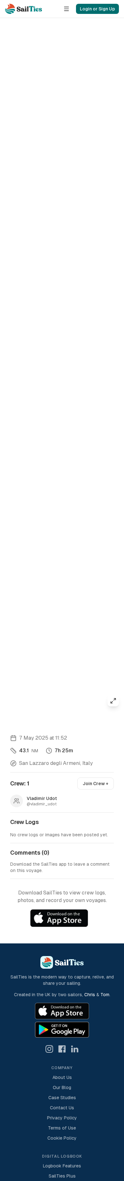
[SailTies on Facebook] (62, 1049)
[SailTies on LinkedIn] (75, 1049)
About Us (62, 1077)
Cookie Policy (62, 1138)
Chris (89, 994)
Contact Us (62, 1107)
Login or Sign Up (97, 8)
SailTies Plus (62, 1175)
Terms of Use (62, 1127)
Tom (104, 994)
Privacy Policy (62, 1117)
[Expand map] (113, 700)
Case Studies (62, 1097)
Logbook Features (62, 1165)
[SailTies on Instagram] (49, 1049)
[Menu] (66, 9)
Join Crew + (95, 783)
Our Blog (62, 1087)
